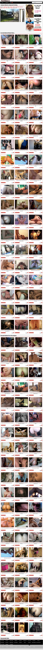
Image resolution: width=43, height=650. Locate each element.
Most (11, 2)
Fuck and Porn (38, 642)
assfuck (4, 7)
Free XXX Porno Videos (11, 644)
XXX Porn (16, 640)
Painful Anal (11, 642)
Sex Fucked (29, 640)
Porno (25, 642)
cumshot (11, 7)
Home (2, 2)
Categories (6, 2)
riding (6, 7)
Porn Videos (2, 640)
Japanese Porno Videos (7, 644)
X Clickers (20, 642)
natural (1, 7)
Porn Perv (34, 640)
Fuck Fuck (6, 642)
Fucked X (20, 640)
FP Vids (38, 640)
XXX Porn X (24, 640)
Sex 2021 (29, 642)
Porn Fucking (2, 644)
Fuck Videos (16, 642)
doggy (9, 7)
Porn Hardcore (34, 642)
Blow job (7, 640)
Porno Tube (11, 640)
